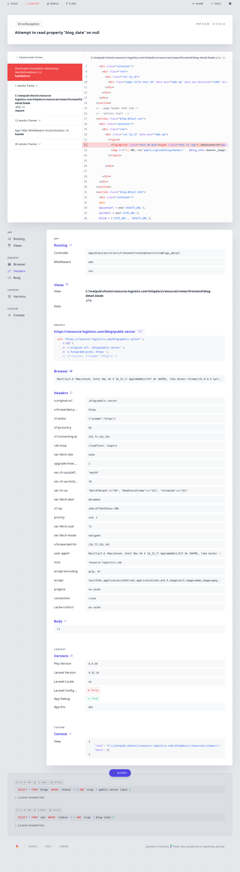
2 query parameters (31, 797)
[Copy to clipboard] (220, 253)
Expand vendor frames (31, 57)
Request (13, 257)
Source (32, 846)
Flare (176, 846)
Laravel (64, 846)
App (10, 232)
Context (13, 290)
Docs (48, 846)
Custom (13, 308)
